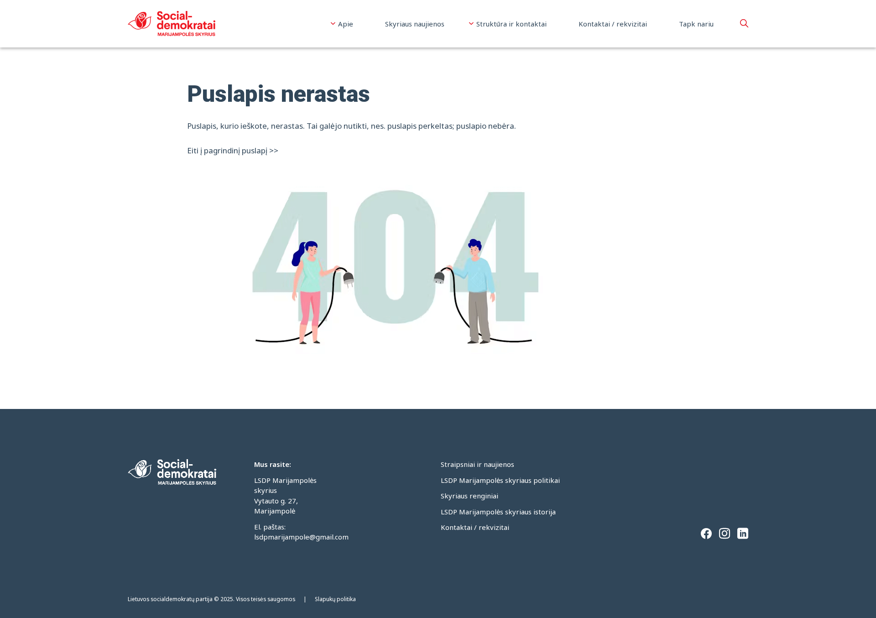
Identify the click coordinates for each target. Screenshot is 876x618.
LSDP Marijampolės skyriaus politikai (500, 480)
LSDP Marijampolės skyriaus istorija (498, 511)
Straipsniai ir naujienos (477, 464)
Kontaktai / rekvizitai (613, 23)
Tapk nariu (696, 23)
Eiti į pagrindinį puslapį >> (232, 150)
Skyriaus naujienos (414, 23)
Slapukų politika (335, 599)
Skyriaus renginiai (469, 495)
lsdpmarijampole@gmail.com (301, 536)
